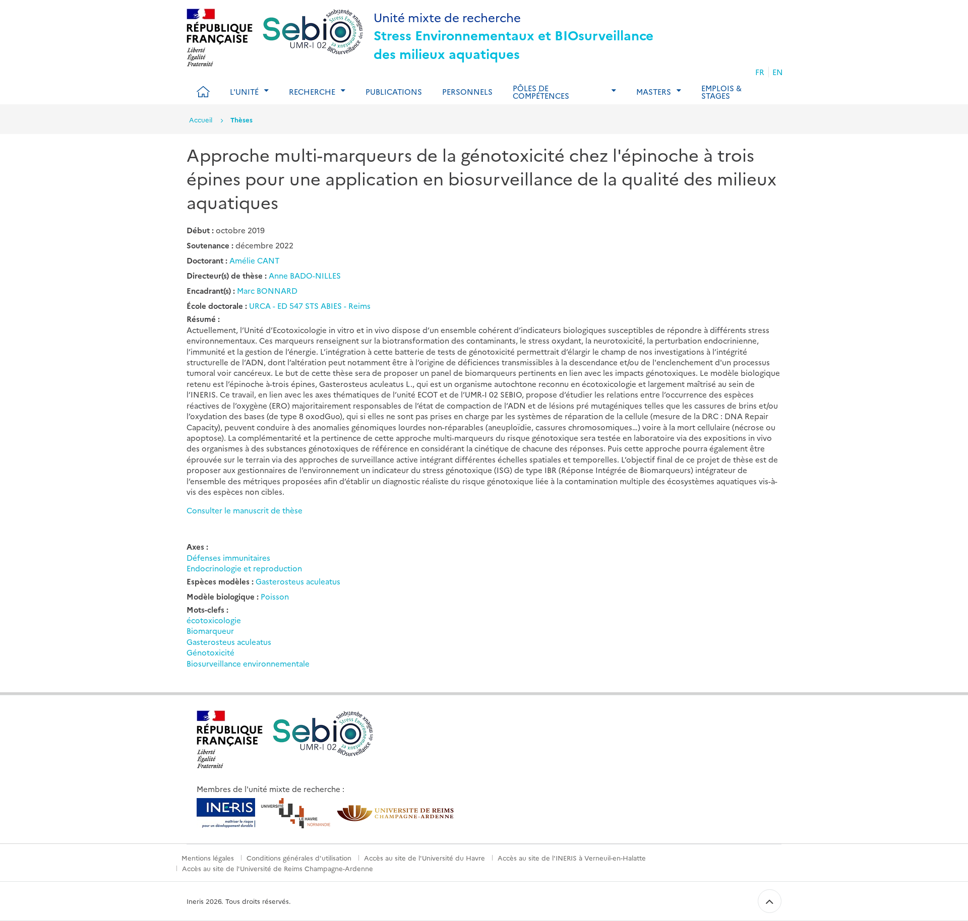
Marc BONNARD (267, 290)
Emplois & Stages (721, 92)
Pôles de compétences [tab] (541, 92)
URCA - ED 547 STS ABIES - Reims (310, 305)
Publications (394, 91)
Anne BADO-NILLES (305, 275)
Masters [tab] (653, 91)
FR (759, 72)
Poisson (275, 596)
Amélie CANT (254, 260)
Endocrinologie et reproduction (244, 568)
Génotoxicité (210, 652)
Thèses (241, 119)
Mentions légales (208, 857)
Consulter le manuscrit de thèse (244, 510)
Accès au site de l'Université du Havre (424, 857)
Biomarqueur (210, 630)
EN (777, 72)
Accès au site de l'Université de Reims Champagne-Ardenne (277, 868)
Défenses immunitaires (228, 557)
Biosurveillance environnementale (248, 663)
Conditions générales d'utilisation (299, 857)
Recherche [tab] (312, 91)
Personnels (467, 91)
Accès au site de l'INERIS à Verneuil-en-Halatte (572, 857)
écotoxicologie (214, 620)
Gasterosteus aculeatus (298, 581)
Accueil (200, 119)
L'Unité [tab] (244, 91)
